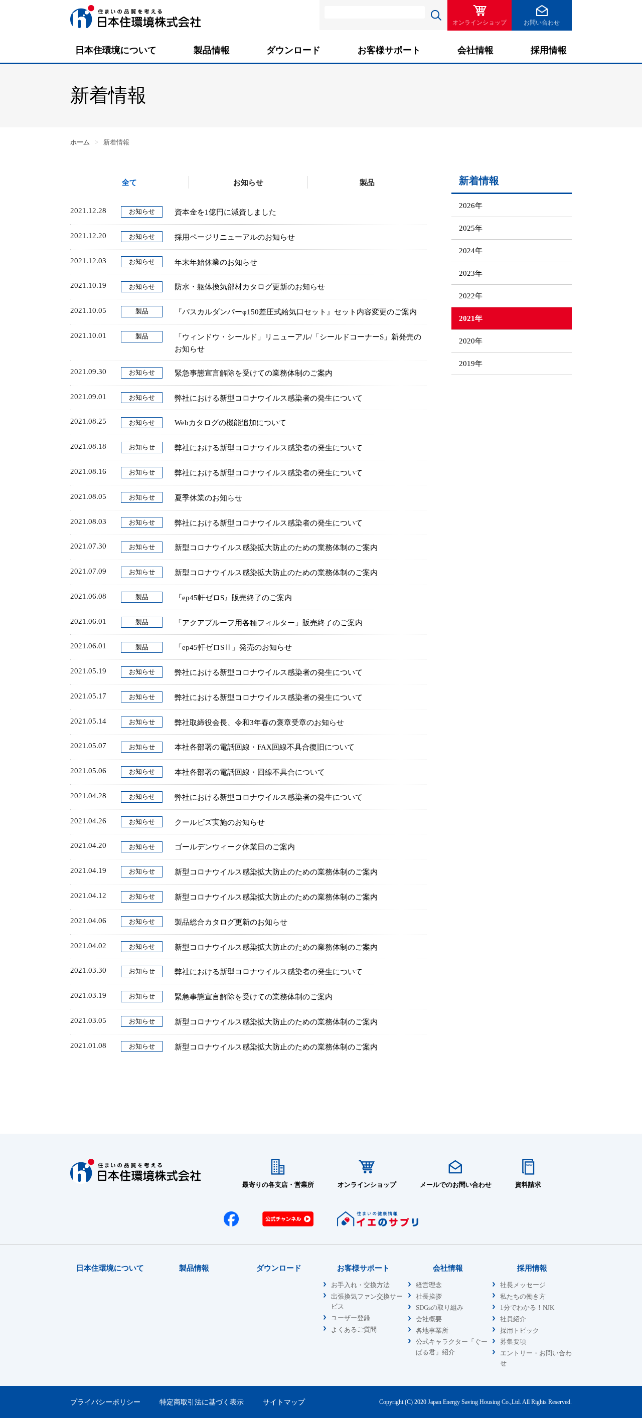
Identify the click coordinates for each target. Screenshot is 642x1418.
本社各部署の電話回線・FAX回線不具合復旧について (265, 747)
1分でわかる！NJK (527, 1307)
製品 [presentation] (367, 183)
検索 (436, 15)
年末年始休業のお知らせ (216, 262)
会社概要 (429, 1319)
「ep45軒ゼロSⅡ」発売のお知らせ (233, 647)
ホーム (80, 142)
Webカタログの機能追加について (230, 423)
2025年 (471, 228)
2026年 (471, 206)
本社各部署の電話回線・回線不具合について (250, 772)
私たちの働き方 (523, 1296)
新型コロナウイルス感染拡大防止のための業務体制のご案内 (276, 548)
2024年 (471, 251)
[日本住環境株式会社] (135, 28)
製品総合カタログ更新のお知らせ (231, 922)
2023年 (471, 273)
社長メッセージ (523, 1285)
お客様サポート (389, 50)
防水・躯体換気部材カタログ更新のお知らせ (250, 287)
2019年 (471, 364)
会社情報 (475, 50)
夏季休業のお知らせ (208, 498)
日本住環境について (115, 50)
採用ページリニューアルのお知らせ (235, 237)
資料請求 (528, 1184)
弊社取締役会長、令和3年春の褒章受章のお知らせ (259, 723)
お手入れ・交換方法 (360, 1285)
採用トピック (519, 1330)
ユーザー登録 (350, 1318)
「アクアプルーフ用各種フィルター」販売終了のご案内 (269, 623)
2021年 (471, 318)
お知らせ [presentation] (248, 183)
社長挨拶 (429, 1296)
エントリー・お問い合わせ (536, 1358)
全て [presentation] (129, 183)
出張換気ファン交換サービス (367, 1302)
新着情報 (479, 180)
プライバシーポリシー (105, 1402)
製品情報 (212, 50)
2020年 (471, 341)
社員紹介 (513, 1319)
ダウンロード (293, 50)
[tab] (129, 182)
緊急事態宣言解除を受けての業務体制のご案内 (254, 373)
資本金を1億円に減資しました (225, 212)
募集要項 (513, 1341)
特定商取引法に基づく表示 (201, 1402)
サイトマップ (284, 1402)
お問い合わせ (542, 22)
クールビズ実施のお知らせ (220, 822)
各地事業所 (432, 1330)
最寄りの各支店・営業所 (278, 1184)
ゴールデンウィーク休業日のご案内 (235, 847)
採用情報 (549, 50)
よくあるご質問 (354, 1329)
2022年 (471, 296)
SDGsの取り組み (439, 1307)
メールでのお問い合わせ (456, 1184)
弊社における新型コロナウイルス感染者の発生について (269, 398)
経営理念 (429, 1285)
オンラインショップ (479, 22)
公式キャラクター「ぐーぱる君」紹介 (452, 1347)
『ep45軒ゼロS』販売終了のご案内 (233, 598)
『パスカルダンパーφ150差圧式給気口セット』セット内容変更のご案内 (296, 312)
